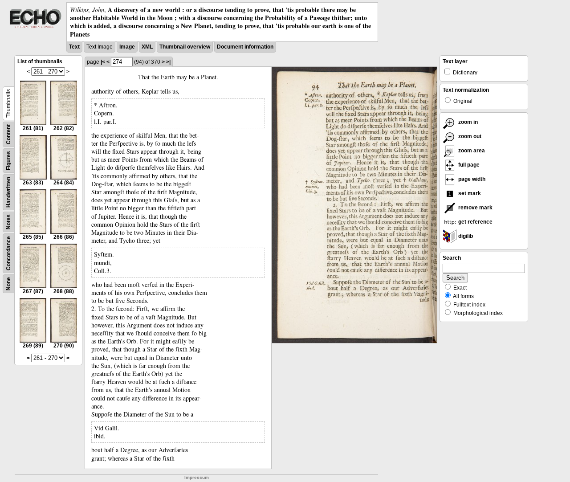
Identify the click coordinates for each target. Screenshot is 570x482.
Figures (8, 160)
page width (471, 179)
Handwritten (8, 192)
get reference (475, 222)
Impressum (196, 477)
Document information (245, 47)
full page (468, 165)
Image (127, 47)
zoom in (467, 122)
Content (8, 134)
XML (147, 47)
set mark (469, 193)
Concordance (8, 253)
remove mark (475, 207)
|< (103, 62)
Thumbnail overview (184, 47)
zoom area (471, 150)
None (8, 283)
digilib (465, 236)
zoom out (469, 136)
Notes (8, 221)
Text (74, 47)
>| (168, 62)
